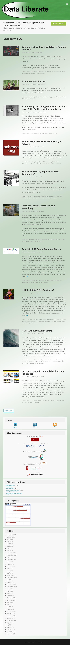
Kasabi (64, 319)
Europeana (34, 457)
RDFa (53, 280)
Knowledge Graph (39, 71)
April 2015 (10, 573)
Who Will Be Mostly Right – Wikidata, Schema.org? (40, 172)
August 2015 (10, 569)
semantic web (34, 282)
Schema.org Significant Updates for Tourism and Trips (44, 48)
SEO (52, 71)
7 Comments (58, 163)
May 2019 (10, 542)
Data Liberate (42, 319)
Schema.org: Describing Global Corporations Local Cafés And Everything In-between (44, 107)
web (46, 198)
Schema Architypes (10, 488)
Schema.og (51, 133)
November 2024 (11, 535)
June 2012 (10, 605)
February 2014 (11, 584)
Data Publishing (31, 71)
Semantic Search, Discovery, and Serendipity (38, 207)
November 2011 (11, 616)
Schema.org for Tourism (34, 81)
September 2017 (12, 555)
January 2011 (11, 629)
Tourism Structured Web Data (12, 490)
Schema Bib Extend (10, 487)
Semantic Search (26, 282)
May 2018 (10, 551)
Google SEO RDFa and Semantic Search (41, 249)
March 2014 (10, 582)
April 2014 (10, 580)
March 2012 (10, 609)
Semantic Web (56, 162)
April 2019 (10, 544)
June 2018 (10, 548)
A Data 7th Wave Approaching (37, 330)
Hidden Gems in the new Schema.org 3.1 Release (42, 142)
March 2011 (10, 627)
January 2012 (11, 614)
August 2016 (10, 562)
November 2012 (11, 600)
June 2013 (10, 589)
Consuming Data (31, 239)
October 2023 (11, 537)
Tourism (56, 71)
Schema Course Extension (11, 491)
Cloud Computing (52, 361)
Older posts (8, 411)
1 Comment (33, 98)
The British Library (35, 469)
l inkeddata (35, 163)
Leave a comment (40, 73)
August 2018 (10, 546)
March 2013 (10, 596)
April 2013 (10, 593)
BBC (60, 400)
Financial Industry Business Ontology (14, 493)
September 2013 (12, 587)
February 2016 (11, 566)
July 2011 (9, 625)
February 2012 (11, 611)
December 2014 (11, 575)
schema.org (48, 71)
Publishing (27, 323)
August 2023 (10, 539)
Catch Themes (44, 642)
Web (59, 71)
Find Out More (58, 23)
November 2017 (11, 553)
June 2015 (10, 571)
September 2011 (12, 620)
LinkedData (56, 97)
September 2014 (12, 578)
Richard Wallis (39, 52)
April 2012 (10, 607)
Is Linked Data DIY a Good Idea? (38, 290)
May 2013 (10, 591)
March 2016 (10, 564)
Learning (59, 321)
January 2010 (11, 634)
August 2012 (10, 602)
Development (58, 319)
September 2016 (12, 560)
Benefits (51, 321)
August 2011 (10, 623)
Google (37, 162)
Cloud (28, 319)
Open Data (31, 321)
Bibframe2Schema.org (10, 485)
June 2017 (10, 557)
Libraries (52, 360)
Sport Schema (9, 494)
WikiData (49, 198)
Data (30, 198)
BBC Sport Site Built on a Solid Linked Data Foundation (43, 372)
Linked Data (42, 162)
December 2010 (11, 632)
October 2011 (11, 618)
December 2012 (11, 598)
